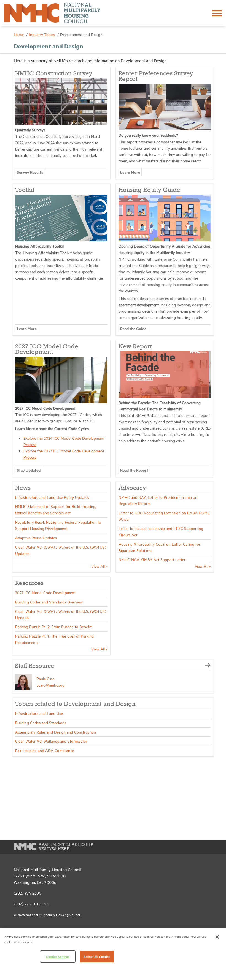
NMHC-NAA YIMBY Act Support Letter (152, 559)
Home (19, 34)
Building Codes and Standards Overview (49, 601)
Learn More (130, 172)
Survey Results (30, 172)
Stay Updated (29, 470)
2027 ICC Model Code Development (46, 349)
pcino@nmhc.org (50, 684)
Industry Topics (42, 34)
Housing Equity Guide (149, 190)
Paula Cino (45, 678)
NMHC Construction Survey (53, 74)
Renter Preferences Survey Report (156, 76)
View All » (99, 565)
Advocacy (132, 488)
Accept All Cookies (97, 956)
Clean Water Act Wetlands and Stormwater (51, 740)
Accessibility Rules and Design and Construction (55, 731)
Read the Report (134, 470)
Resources (29, 583)
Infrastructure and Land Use (39, 713)
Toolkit (24, 190)
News (23, 488)
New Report (135, 347)
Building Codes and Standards (40, 722)
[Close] (217, 937)
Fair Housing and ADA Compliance (44, 750)
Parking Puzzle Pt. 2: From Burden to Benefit (53, 626)
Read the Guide (133, 328)
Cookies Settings (57, 956)
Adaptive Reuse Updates (36, 537)
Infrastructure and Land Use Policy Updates (52, 497)
